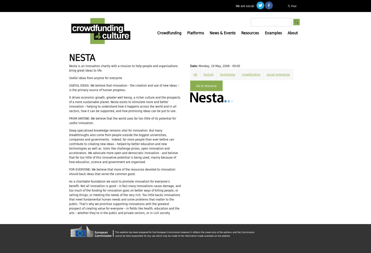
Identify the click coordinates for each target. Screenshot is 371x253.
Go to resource (206, 86)
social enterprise (278, 74)
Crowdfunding (169, 33)
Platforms (195, 33)
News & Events (223, 33)
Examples (273, 33)
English (209, 74)
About (293, 33)
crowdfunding (251, 74)
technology (227, 74)
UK (195, 74)
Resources (250, 33)
